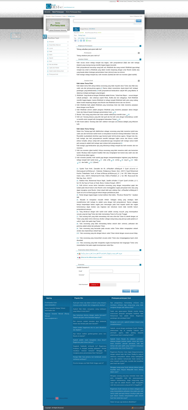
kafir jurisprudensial (91, 38)
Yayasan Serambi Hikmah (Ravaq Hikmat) (57, 316)
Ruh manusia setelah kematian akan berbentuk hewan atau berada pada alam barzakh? (89, 322)
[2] (97, 90)
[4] (128, 114)
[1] (101, 88)
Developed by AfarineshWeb (57, 398)
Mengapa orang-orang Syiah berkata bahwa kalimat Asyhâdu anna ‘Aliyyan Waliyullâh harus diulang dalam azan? (126, 370)
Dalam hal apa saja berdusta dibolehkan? (123, 402)
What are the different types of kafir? (91, 258)
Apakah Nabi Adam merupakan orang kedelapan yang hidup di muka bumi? (89, 310)
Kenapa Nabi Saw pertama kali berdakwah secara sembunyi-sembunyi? (89, 358)
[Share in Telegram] (81, 41)
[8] (113, 160)
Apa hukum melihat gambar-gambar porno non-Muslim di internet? (89, 335)
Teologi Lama (81, 35)
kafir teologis (81, 38)
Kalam (64, 16)
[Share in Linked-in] (84, 41)
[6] (121, 143)
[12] (91, 162)
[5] (119, 119)
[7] (101, 160)
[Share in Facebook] (75, 41)
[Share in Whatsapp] (87, 41)
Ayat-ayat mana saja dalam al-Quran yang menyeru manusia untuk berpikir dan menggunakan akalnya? (89, 304)
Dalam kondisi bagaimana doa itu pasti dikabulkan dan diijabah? (89, 329)
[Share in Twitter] (78, 41)
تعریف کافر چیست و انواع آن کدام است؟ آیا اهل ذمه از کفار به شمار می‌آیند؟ (101, 254)
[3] (115, 112)
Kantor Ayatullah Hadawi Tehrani (55, 309)
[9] (122, 160)
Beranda (48, 16)
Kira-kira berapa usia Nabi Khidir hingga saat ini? (88, 363)
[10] (132, 160)
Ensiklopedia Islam (51, 304)
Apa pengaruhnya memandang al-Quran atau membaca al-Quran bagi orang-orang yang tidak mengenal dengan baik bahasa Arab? (126, 305)
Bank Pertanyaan (56, 16)
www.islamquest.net (69, 7)
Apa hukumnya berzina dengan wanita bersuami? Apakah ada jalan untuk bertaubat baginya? (89, 316)
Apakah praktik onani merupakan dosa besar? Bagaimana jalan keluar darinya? (89, 341)
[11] (80, 162)
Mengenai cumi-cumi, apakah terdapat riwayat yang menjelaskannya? (126, 323)
